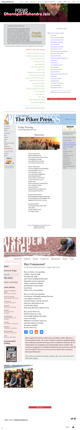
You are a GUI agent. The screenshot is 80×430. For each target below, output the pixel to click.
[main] (21, 13)
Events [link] (26, 1)
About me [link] (32, 1)
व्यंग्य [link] (69, 1)
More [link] (73, 1)
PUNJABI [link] (59, 1)
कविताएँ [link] (64, 1)
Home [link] (21, 1)
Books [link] (39, 1)
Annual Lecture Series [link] (50, 1)
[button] (78, 1)
